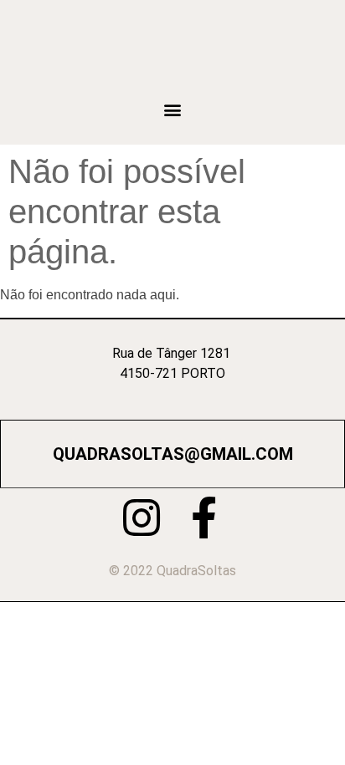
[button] (173, 109)
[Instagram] (141, 517)
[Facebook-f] (203, 517)
